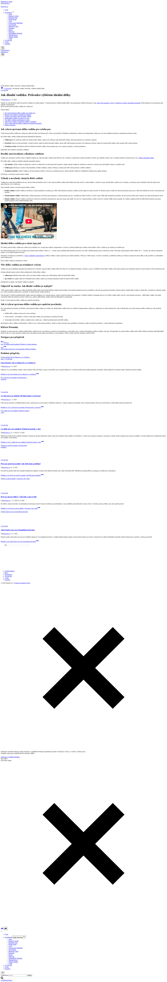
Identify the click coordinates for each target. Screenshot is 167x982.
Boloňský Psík (13, 18)
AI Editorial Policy (6, 980)
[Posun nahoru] (2, 929)
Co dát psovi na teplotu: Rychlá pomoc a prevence (21, 396)
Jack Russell (12, 25)
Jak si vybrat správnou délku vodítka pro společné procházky (23, 123)
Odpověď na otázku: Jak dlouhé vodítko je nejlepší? (20, 121)
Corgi (10, 21)
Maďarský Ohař (13, 26)
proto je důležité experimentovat (34, 255)
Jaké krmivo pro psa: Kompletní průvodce (18, 530)
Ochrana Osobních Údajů (22, 583)
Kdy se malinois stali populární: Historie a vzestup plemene (19, 343)
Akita (10, 14)
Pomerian (11, 28)
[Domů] (2, 88)
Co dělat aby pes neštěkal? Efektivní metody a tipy (21, 429)
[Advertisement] (83, 70)
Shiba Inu (11, 31)
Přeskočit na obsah (6, 1)
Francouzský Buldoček (16, 23)
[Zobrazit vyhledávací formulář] (3, 47)
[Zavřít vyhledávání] (3, 972)
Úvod (6, 10)
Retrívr (11, 30)
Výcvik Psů (8, 40)
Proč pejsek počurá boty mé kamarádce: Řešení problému (18, 348)
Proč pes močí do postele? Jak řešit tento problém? (21, 464)
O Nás (7, 42)
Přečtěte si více (18, 374)
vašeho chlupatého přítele (146, 158)
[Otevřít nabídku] (3, 54)
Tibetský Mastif (13, 37)
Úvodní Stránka (9, 571)
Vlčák (10, 38)
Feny (2, 359)
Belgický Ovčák (13, 16)
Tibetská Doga (13, 35)
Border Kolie (13, 19)
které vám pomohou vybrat (105, 103)
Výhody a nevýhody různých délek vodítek (18, 116)
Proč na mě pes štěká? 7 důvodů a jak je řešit (19, 497)
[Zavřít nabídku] (1, 931)
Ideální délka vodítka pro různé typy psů (17, 118)
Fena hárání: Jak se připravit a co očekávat (18, 363)
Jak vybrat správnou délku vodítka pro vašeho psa (20, 113)
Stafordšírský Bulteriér (15, 33)
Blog (6, 573)
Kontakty (7, 44)
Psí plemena (8, 574)
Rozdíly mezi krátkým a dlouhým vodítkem (18, 115)
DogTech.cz (6, 99)
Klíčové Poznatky (10, 125)
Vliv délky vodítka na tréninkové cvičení (17, 120)
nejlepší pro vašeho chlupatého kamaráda (127, 103)
